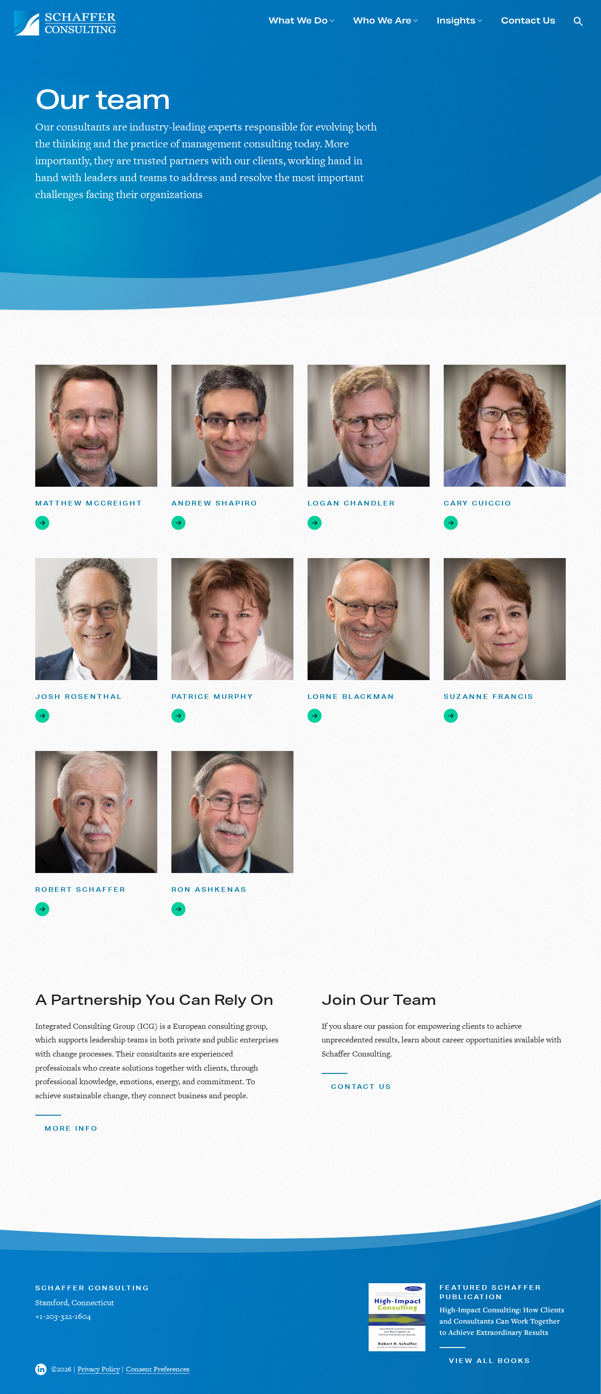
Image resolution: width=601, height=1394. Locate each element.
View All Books (490, 1360)
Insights (456, 20)
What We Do (298, 20)
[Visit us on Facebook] (43, 1369)
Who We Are (382, 20)
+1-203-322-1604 (63, 1316)
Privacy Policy (98, 1369)
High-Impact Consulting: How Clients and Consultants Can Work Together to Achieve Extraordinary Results (501, 1321)
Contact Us (528, 20)
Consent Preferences (157, 1369)
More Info (71, 1128)
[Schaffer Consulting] (65, 23)
